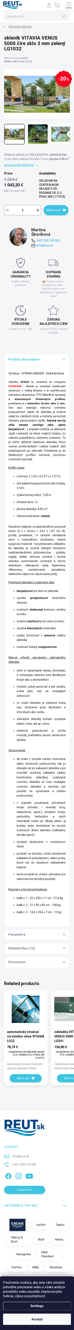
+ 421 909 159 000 (24, 1164)
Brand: (18, 61)
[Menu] (69, 5)
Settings (37, 1306)
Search (65, 16)
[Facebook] (7, 1175)
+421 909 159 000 (48, 240)
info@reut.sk (44, 245)
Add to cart (53, 210)
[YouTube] (29, 1175)
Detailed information (19, 165)
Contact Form (24, 1189)
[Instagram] (18, 1175)
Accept (37, 1319)
